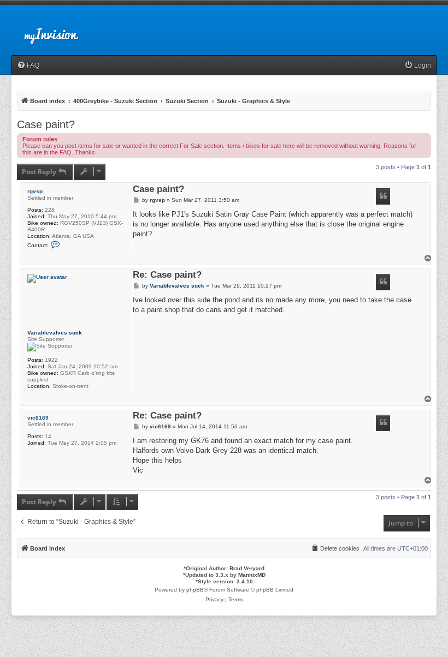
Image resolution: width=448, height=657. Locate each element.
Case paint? (46, 124)
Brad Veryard (246, 568)
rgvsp (35, 191)
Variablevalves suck (54, 333)
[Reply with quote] (383, 196)
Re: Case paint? (167, 275)
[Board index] (60, 29)
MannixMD (252, 575)
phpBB (195, 590)
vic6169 (38, 418)
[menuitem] (28, 65)
